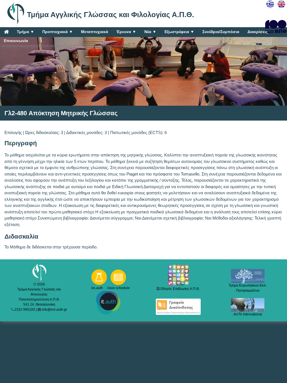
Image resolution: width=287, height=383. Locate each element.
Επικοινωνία (16, 40)
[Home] (6, 31)
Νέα (150, 31)
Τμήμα (25, 31)
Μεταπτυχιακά (94, 31)
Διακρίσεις (257, 31)
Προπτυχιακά (57, 31)
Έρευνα (126, 31)
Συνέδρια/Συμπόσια (220, 31)
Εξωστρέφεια (179, 31)
